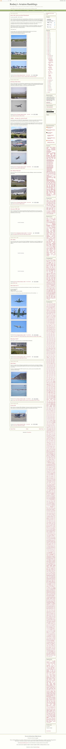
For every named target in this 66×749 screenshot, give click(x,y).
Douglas (54, 230)
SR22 (52, 296)
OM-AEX (54, 412)
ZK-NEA (47, 575)
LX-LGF (49, 380)
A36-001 (52, 315)
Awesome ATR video (15, 209)
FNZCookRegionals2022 (49, 166)
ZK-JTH (50, 539)
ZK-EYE (52, 501)
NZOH (47, 208)
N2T (50, 384)
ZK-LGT (51, 547)
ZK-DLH (54, 478)
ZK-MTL (53, 563)
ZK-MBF (49, 554)
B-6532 (48, 329)
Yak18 (47, 299)
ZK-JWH (50, 540)
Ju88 (50, 286)
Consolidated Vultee (52, 228)
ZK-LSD (53, 550)
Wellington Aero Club (50, 142)
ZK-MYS (49, 570)
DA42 (47, 278)
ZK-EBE (49, 488)
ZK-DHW (47, 477)
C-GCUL (54, 337)
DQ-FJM (54, 349)
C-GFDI (47, 338)
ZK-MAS (49, 553)
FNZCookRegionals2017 (49, 163)
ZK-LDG (52, 546)
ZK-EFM (50, 492)
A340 (47, 263)
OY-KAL (53, 415)
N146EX (50, 382)
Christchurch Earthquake (50, 152)
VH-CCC (47, 421)
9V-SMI (49, 311)
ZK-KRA (49, 544)
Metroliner (17, 358)
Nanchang (53, 243)
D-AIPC (54, 344)
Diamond (47, 230)
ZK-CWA (54, 472)
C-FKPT (49, 334)
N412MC (54, 385)
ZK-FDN (50, 503)
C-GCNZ (52, 337)
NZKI (53, 205)
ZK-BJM (47, 455)
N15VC (52, 382)
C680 (49, 276)
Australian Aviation (50, 135)
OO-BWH (47, 413)
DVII (48, 281)
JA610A (54, 378)
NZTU (47, 211)
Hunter (54, 284)
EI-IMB (49, 353)
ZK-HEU (50, 514)
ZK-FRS (53, 509)
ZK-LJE (50, 548)
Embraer (47, 231)
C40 (54, 274)
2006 (48, 54)
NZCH (29, 76)
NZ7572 (19, 168)
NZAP (47, 204)
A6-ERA (53, 321)
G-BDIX (49, 361)
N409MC (52, 385)
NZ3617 (47, 401)
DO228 (53, 280)
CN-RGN (54, 340)
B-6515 (53, 328)
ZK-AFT (50, 450)
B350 (49, 266)
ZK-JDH (50, 530)
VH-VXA (49, 440)
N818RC (52, 391)
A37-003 (52, 316)
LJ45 (47, 287)
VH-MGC (53, 424)
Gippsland (21, 400)
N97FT (54, 393)
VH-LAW (49, 424)
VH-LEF (51, 424)
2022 (48, 33)
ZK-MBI (54, 554)
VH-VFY (47, 434)
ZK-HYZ (52, 521)
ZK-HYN (50, 521)
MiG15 (47, 290)
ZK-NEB (50, 575)
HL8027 (47, 376)
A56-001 (51, 318)
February (49, 89)
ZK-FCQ (54, 502)
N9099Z (49, 392)
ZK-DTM (50, 481)
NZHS (51, 205)
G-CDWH (47, 364)
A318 (54, 261)
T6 (52, 297)
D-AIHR (49, 344)
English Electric (52, 231)
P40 (52, 291)
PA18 (49, 292)
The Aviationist (49, 132)
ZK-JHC (53, 532)
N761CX (54, 389)
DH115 (47, 279)
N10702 (49, 381)
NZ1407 (52, 395)
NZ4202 (52, 403)
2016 (48, 41)
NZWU (49, 212)
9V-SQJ (53, 311)
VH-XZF (54, 442)
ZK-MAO (50, 552)
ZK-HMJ (47, 517)
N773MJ (47, 390)
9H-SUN (54, 308)
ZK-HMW (52, 517)
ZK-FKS (49, 505)
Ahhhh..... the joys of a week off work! (19, 118)
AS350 (52, 264)
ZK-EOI (49, 497)
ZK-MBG (51, 554)
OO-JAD (53, 413)
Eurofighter (51, 232)
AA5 (49, 264)
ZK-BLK (52, 456)
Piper (32, 336)
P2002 (49, 291)
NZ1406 (50, 395)
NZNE (47, 207)
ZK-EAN (49, 486)
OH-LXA (52, 411)
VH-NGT (49, 425)
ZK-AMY (50, 451)
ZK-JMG (52, 534)
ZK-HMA (52, 516)
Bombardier (17, 115)
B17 (50, 265)
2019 (48, 37)
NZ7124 (47, 406)
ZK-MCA (50, 556)
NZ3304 (54, 399)
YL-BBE (49, 449)
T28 (51, 297)
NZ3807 (52, 402)
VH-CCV (52, 421)
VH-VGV (50, 436)
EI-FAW (53, 352)
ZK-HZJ (54, 521)
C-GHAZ (52, 338)
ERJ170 (54, 282)
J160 (50, 285)
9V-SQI (51, 311)
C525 (54, 275)
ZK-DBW (49, 474)
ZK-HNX (50, 518)
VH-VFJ (50, 432)
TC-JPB (53, 419)
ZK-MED (54, 558)
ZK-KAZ (52, 541)
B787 (51, 268)
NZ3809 (54, 402)
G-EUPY (52, 366)
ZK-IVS (49, 528)
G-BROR (53, 362)
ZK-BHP (54, 454)
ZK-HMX (54, 517)
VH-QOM (50, 428)
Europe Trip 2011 (49, 156)
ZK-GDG (47, 512)
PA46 (49, 294)
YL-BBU (52, 449)
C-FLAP (54, 334)
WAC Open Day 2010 (50, 187)
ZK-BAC (52, 453)
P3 (50, 291)
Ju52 (47, 286)
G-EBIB (50, 365)
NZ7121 (47, 405)
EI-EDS (47, 352)
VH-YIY (49, 445)
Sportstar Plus (48, 297)
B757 (14, 168)
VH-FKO (54, 422)
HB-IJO (52, 374)
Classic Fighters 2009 (50, 153)
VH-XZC (52, 442)
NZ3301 (47, 399)
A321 (52, 262)
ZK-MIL (47, 560)
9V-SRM (54, 312)
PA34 (51, 293)
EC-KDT (54, 350)
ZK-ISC (50, 527)
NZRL (54, 209)
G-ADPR (53, 357)
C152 (54, 271)
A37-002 (50, 316)
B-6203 (47, 328)
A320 (14, 76)
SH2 (49, 296)
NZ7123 (54, 405)
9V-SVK (52, 313)
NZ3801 (54, 401)
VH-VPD (54, 437)
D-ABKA (54, 341)
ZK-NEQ (54, 577)
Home (12, 10)
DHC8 (49, 280)
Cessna (14, 400)
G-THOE (54, 372)
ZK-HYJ (47, 521)
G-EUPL (50, 366)
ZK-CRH (49, 468)
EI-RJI (54, 353)
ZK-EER (54, 491)
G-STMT (50, 372)
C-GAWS (49, 337)
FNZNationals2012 (49, 167)
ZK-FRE (50, 509)
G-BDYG (51, 361)
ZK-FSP (49, 510)
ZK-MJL (47, 561)
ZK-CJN (52, 466)
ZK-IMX (49, 526)
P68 (47, 292)
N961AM (50, 393)
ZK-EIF (53, 493)
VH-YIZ (51, 445)
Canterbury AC (19, 76)
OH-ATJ (54, 408)
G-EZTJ (49, 368)
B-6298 (49, 328)
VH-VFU (52, 433)
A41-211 (52, 317)
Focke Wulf (54, 233)
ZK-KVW (47, 545)
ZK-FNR (52, 507)
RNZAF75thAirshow (49, 179)
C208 (47, 274)
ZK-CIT (54, 465)
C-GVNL (47, 340)
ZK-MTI (49, 563)
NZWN (20, 115)
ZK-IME (51, 525)
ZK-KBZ (51, 542)
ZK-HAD (54, 512)
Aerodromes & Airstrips (38, 10)
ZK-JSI (47, 539)
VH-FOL (50, 423)
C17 (49, 272)
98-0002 (53, 307)
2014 (48, 43)
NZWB (49, 211)
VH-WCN (47, 442)
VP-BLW (49, 446)
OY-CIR (49, 415)
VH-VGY (53, 436)
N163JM (54, 382)
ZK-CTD (54, 468)
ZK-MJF (54, 560)
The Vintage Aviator (50, 252)
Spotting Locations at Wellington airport (21, 10)
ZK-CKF (54, 466)
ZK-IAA (52, 522)
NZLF (49, 206)
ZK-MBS (50, 555)
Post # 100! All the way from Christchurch (20, 15)
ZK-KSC (52, 544)
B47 (50, 266)
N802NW (50, 391)
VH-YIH (54, 443)
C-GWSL (52, 340)
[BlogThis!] (34, 75)
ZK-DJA (52, 477)
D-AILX (50, 344)
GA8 (18, 400)
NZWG (51, 211)
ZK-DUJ (54, 481)
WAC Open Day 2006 (49, 184)
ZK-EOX (53, 497)
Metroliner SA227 (14, 339)
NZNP (49, 207)
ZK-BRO (52, 458)
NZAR (50, 204)
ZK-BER (49, 454)
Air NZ (16, 203)
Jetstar (23, 76)
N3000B (52, 384)
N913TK (52, 392)
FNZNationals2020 (49, 170)
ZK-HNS (47, 518)
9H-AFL (49, 308)
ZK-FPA (50, 508)
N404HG (50, 385)
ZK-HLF (49, 516)
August (49, 81)
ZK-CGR (52, 462)
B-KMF (49, 332)
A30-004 (49, 315)
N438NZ (47, 386)
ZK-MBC (53, 553)
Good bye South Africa (15, 81)
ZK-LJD (47, 548)
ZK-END (51, 496)
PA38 (30, 336)
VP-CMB (53, 446)
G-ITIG (53, 368)
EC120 (49, 282)
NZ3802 (47, 402)
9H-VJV (49, 309)
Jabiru (50, 238)
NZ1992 (47, 397)
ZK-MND (53, 561)
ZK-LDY (54, 546)
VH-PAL (50, 427)
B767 (47, 268)
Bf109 (47, 271)
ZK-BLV (54, 456)
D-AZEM (53, 346)
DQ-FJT (50, 350)
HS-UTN (50, 377)
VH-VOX (52, 437)
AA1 (47, 264)
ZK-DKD (47, 478)
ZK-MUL (54, 564)
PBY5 (51, 294)
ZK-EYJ (47, 502)
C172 (52, 272)
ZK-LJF (52, 548)
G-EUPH (47, 366)
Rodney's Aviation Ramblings (23, 4)
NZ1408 (54, 395)
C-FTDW (49, 336)
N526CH (54, 386)
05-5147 (54, 304)
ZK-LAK (49, 545)
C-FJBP (51, 333)
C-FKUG (51, 334)
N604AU (52, 387)
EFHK (54, 201)
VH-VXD (54, 440)
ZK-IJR (48, 525)
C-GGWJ (50, 338)
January (49, 90)
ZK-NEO (49, 577)
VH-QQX (47, 429)
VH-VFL (54, 432)
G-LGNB (49, 370)
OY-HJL (51, 415)
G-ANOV (53, 358)
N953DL (47, 393)
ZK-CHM (53, 463)
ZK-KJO (50, 543)
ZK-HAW (50, 513)
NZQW (52, 209)
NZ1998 (50, 398)
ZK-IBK (50, 523)
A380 (52, 263)
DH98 (52, 279)
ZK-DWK (49, 483)
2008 (48, 51)
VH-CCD (50, 421)
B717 (54, 266)
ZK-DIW (50, 477)
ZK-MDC (52, 558)
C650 (47, 276)
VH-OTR (47, 427)
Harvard (52, 284)
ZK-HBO (52, 513)
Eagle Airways (24, 336)
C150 (52, 271)
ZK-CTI (52, 469)
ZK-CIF (50, 465)
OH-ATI (52, 408)
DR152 (47, 281)
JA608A (52, 378)
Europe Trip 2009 (50, 155)
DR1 (54, 280)
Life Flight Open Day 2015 (50, 174)
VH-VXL (47, 441)
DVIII (50, 281)
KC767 (53, 286)
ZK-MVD (51, 566)
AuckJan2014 (53, 149)
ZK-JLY (47, 534)
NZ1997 (47, 398)
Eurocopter (48, 232)
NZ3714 (52, 401)
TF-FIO (49, 420)
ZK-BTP (47, 459)
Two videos (13, 239)
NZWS (47, 212)
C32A (51, 274)
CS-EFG (47, 341)
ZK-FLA (51, 505)
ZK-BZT (53, 460)
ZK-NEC (53, 575)
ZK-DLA (52, 478)
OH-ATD (47, 408)
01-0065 (52, 303)
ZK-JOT (53, 536)
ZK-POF (25, 358)
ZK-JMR (47, 535)
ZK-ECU (47, 490)
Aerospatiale (15, 234)
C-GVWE (50, 340)
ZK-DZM (50, 484)
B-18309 (54, 325)
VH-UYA (52, 431)
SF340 (47, 296)
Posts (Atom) (29, 432)
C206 (54, 273)
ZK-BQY (47, 458)
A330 (54, 262)
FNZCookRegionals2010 (50, 160)
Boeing (16, 168)
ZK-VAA (38, 400)
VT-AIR (53, 447)
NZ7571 (50, 406)
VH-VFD (54, 431)
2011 (48, 47)
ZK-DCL (54, 474)
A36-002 (54, 315)
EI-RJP (47, 354)
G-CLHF (52, 364)
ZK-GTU (50, 512)
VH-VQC (53, 438)
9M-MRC (54, 309)
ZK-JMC (49, 534)
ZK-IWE (51, 528)
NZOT (52, 208)
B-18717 (54, 326)
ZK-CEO (49, 462)
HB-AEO (50, 374)
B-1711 (52, 325)
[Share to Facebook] (36, 75)
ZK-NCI (47, 573)
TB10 (54, 297)
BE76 (47, 270)
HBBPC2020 (48, 171)
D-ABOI (47, 342)
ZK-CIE (47, 465)
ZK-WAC (40, 336)
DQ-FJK (49, 349)
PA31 (47, 293)
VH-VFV (54, 433)
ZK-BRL (50, 458)
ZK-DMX (50, 479)
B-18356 (50, 326)
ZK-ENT (53, 496)
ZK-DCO (50, 475)
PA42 (54, 293)
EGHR (47, 202)
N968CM (52, 393)
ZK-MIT (52, 560)
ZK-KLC (35, 400)
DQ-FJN (47, 350)
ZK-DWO (52, 483)
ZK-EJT (49, 494)
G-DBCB (54, 364)
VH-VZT (52, 441)
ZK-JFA (49, 531)
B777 (49, 268)
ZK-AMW (47, 451)
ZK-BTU (50, 459)
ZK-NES (50, 578)
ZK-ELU (49, 496)
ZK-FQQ (47, 509)
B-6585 (52, 329)
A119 (50, 261)
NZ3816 (47, 403)
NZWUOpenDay (48, 176)
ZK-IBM (52, 523)
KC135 (51, 286)
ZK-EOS (51, 497)
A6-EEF (51, 320)
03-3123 (47, 304)
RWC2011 (47, 181)
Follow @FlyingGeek (49, 107)
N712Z (52, 389)
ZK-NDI (52, 574)
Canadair (50, 227)
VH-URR (49, 431)
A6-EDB (51, 319)
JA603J (49, 378)
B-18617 (52, 326)
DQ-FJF (50, 348)
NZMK (51, 206)
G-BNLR (49, 362)
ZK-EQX (54, 498)
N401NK (47, 385)
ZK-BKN (52, 455)
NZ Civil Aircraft (50, 127)
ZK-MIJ (54, 559)
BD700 (14, 115)
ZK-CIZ (47, 466)
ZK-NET (53, 578)
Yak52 (49, 299)
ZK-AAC (54, 449)
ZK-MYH (52, 569)
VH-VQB (50, 438)
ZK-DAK (52, 473)
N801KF (54, 390)
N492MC (52, 386)
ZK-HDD (54, 513)
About (49, 10)
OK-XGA (52, 412)
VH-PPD (47, 428)
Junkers (54, 238)
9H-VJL (47, 309)
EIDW (51, 203)
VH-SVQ (54, 429)
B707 (52, 266)
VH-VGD (53, 434)
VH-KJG (53, 423)
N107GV (51, 381)
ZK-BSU (54, 458)
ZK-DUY (50, 482)
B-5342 (51, 327)
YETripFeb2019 (48, 195)
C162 (47, 272)
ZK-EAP (54, 486)
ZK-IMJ (53, 525)
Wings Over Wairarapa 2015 (50, 193)
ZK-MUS (47, 565)
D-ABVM (52, 342)
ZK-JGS (51, 532)
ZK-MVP (49, 568)
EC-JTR (52, 350)
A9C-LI (47, 325)
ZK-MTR (52, 564)
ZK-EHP (50, 493)
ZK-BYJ (51, 460)
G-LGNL (51, 370)
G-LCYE (49, 369)
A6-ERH (49, 322)
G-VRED (52, 373)
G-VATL (50, 373)
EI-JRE (50, 353)
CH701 (53, 276)
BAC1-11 (47, 269)
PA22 (50, 292)
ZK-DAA (49, 473)
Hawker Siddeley (52, 237)
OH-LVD (47, 411)
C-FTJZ (51, 336)
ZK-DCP (52, 475)
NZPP (47, 209)
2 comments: (28, 424)
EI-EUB (51, 352)
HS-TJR (54, 376)
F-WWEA (52, 356)
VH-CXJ (54, 421)
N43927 (49, 386)
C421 (51, 275)
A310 (53, 261)
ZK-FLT (52, 506)
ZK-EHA (54, 492)
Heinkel (47, 238)
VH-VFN (47, 433)
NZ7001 (54, 404)
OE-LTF (50, 407)
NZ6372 (52, 404)
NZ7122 (51, 405)
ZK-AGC (52, 450)
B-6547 (51, 329)
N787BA (50, 390)
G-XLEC (47, 374)
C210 (49, 274)
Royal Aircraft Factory (50, 248)
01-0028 (50, 303)
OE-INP (47, 407)
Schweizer (50, 249)
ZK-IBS (54, 523)
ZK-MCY (49, 558)
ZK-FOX (47, 508)
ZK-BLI (49, 456)
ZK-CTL (50, 470)
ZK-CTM (52, 470)
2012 (48, 46)
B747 (50, 267)
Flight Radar (31, 10)
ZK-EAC (54, 484)
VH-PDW (52, 427)
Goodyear (47, 235)
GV (49, 284)
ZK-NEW (49, 579)
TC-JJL (51, 419)
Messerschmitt (48, 242)
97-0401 (49, 307)
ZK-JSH (54, 538)
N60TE (54, 387)
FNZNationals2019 (49, 169)
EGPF (47, 203)
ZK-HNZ (52, 518)
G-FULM (51, 368)
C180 (14, 425)
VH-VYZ (50, 441)
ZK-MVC (47, 566)
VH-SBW (52, 429)
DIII (51, 280)
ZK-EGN (52, 492)
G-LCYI (51, 369)
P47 (53, 291)
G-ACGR (51, 357)
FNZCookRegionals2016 (49, 162)
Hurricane (47, 285)
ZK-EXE (47, 501)
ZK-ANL (53, 451)
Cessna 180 (13, 405)
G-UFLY (47, 373)
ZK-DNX (54, 479)
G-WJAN (54, 373)
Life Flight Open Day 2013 (51, 173)
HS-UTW (53, 377)
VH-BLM (51, 420)
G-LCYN (53, 369)
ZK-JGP (49, 532)
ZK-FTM (51, 510)
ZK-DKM (50, 478)
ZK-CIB (49, 464)
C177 (54, 272)
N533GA (47, 387)
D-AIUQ (49, 346)
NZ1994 (52, 397)
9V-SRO (47, 313)
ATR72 (18, 234)
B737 (18, 336)
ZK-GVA (52, 512)
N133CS (47, 382)
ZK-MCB (53, 556)
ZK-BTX (53, 459)
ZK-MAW (51, 553)
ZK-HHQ (54, 515)
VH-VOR (49, 437)
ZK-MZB (54, 570)
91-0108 (53, 306)
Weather (45, 10)
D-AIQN (54, 345)
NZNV (54, 207)
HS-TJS (47, 377)
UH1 (53, 298)
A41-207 (50, 317)
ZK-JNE (49, 536)
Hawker (47, 237)
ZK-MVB (54, 565)
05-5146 (52, 304)
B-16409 (50, 325)
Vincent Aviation (31, 400)
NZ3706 (50, 401)
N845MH (54, 391)
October (49, 58)
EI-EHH (49, 352)
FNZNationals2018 (49, 168)
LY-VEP (53, 380)
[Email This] (33, 75)
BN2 (54, 270)
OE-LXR (54, 407)
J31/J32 (52, 285)
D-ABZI (54, 342)
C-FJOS (53, 333)
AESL (47, 218)
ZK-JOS (51, 536)
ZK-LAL (51, 545)
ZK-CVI (49, 472)
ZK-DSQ (47, 481)
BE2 (54, 269)
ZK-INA (51, 526)
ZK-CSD (52, 468)
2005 (48, 92)
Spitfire (54, 296)
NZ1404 (47, 395)
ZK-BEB (47, 454)
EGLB (51, 202)
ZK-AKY (54, 450)
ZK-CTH (50, 469)
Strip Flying (53, 182)
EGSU (49, 203)
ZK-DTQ (52, 481)
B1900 (16, 336)
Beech (51, 222)
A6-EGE (49, 321)
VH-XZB (50, 442)
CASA (47, 227)
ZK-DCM (47, 475)
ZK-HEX (53, 514)
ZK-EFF (47, 492)
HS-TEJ (50, 376)
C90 (50, 276)
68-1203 (49, 306)
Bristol (52, 225)
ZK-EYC (50, 501)
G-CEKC (50, 364)
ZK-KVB (54, 544)
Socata (54, 249)
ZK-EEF (52, 491)
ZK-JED (53, 530)
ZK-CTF (47, 469)
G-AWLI (51, 360)
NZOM (50, 208)
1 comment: (28, 114)
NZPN (54, 208)
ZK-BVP (49, 460)
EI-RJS (49, 354)
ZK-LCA (49, 546)
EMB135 (52, 282)
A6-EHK (51, 321)
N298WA (47, 384)
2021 (48, 34)
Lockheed (25, 76)
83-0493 (51, 306)
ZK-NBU (51, 572)
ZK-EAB (52, 484)
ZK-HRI (47, 519)
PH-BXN (53, 417)
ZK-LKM (51, 549)
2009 (48, 50)
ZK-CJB (49, 466)
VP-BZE (51, 446)
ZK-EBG (51, 488)
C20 (52, 273)
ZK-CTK (47, 470)
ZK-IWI (53, 528)
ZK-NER (47, 578)
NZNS (53, 207)
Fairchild (14, 358)
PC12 (53, 294)
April (49, 86)
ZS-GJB (23, 115)
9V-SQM (49, 312)
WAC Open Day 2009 (50, 186)
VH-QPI (54, 428)
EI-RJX (53, 354)
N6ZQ (47, 389)
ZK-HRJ (50, 519)
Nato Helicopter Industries (50, 244)
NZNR (51, 207)
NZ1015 (54, 394)
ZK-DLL (47, 479)
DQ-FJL (52, 349)
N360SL (54, 384)
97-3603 (51, 307)
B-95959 (51, 330)
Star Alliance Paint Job (15, 170)
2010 (48, 49)
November (50, 56)
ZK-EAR (50, 487)
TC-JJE (49, 419)
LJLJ (52, 203)
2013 (48, 45)
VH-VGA (50, 434)
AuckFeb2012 (48, 149)
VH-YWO (53, 445)
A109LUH (47, 261)
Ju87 (48, 286)
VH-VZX (54, 441)
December (50, 55)
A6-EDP (49, 320)
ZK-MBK (47, 555)
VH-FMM (47, 423)
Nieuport (52, 290)
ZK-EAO (51, 486)
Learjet (50, 288)
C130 (16, 76)
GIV (48, 284)
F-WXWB (47, 357)
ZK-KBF (54, 541)
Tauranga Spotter (50, 140)
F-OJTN (49, 356)
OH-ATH (50, 408)
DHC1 (54, 279)
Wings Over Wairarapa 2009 (50, 190)
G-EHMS (52, 365)
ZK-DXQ (47, 484)
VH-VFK (52, 432)
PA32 (49, 293)
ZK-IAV (54, 522)
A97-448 (54, 324)
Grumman (53, 235)
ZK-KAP (53, 540)
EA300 (47, 282)
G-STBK (47, 372)
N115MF (54, 381)
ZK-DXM (54, 483)
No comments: (29, 166)
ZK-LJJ (54, 548)
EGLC (53, 202)
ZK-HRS (52, 519)
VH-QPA (52, 428)
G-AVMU (49, 360)
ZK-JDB (47, 530)
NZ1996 (54, 397)
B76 (54, 267)
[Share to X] (35, 75)
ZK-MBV (47, 556)
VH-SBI (50, 429)
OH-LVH (50, 411)
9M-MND (52, 309)
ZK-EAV (53, 487)
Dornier (51, 230)
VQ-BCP (49, 447)
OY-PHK (53, 416)
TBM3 (47, 298)
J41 (54, 285)
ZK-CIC (52, 464)
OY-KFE (49, 416)
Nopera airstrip (53, 212)
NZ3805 (49, 402)
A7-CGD (49, 324)
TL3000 (49, 298)
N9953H (50, 394)
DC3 (49, 278)
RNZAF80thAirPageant (50, 180)
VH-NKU (53, 425)
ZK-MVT (52, 568)
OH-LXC (54, 411)
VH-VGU (47, 436)
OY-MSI (51, 416)
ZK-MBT (52, 555)
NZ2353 (52, 398)
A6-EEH (53, 320)
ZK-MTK (51, 563)
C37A (53, 274)
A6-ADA (53, 318)
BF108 (49, 270)
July (49, 82)
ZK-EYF (54, 501)
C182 (49, 273)
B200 (54, 265)
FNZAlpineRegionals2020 (49, 159)
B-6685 (54, 329)
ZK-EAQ (47, 487)
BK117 (52, 270)
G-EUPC (54, 365)
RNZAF (24, 168)
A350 (49, 263)
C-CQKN (49, 333)
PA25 (52, 292)
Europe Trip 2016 (52, 158)
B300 (47, 266)
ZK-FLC (53, 505)
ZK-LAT (53, 545)
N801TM (47, 391)
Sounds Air (27, 400)
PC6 (54, 294)
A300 (51, 261)
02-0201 (54, 303)
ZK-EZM (49, 502)
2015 (48, 42)
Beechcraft (53, 222)
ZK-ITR (54, 527)
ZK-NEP (51, 577)
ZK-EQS (51, 498)
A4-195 (54, 316)
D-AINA (52, 344)
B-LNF (53, 332)
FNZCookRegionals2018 (49, 164)
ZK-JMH (54, 534)
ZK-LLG (53, 549)
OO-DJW (50, 413)
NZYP (51, 212)
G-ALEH (49, 358)
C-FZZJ (54, 336)
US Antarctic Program (33, 76)
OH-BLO (53, 409)
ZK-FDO (53, 503)
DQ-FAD (47, 348)
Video (27, 234)
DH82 (50, 279)
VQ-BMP (51, 447)
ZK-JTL (52, 539)
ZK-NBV (54, 572)
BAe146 (50, 269)
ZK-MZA (52, 570)
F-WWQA (54, 356)
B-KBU (47, 332)
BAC (48, 222)
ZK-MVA (51, 565)
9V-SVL (54, 313)
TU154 (51, 298)
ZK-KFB (54, 542)
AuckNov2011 (48, 150)
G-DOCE (47, 365)
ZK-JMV (50, 535)
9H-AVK (52, 308)
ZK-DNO (52, 479)
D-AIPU (47, 345)
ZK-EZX (52, 502)
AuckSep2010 (48, 151)
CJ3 (54, 276)
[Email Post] (32, 114)
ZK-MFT (50, 559)
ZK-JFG (53, 531)
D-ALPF (51, 346)
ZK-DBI (47, 474)
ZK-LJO (47, 549)
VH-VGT (54, 435)
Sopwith (47, 250)
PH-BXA (51, 417)
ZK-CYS (47, 473)
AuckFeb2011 (53, 148)
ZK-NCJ (50, 573)
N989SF (47, 394)
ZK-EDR (53, 490)
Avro (47, 222)
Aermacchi (51, 218)
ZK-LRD (51, 550)
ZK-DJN (54, 477)
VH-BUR (54, 420)
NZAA (54, 203)
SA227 (23, 358)
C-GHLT (54, 338)
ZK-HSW (54, 519)
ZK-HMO (50, 517)
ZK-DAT (54, 473)
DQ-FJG (52, 348)
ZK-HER (47, 514)
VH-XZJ (50, 443)
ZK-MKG (50, 561)
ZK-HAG (47, 513)
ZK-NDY (54, 574)
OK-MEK (50, 412)
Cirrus (47, 228)
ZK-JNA (53, 535)
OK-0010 (47, 412)
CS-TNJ (50, 341)
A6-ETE (53, 322)
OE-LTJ (52, 407)
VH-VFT (50, 433)
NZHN (49, 205)
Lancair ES (53, 287)
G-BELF (53, 361)
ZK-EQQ (49, 498)
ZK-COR (50, 467)
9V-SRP (50, 313)
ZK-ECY (50, 490)
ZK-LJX (49, 549)
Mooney (54, 242)
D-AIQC (49, 345)
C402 (47, 275)
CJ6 (47, 277)
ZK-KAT (49, 541)
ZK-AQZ (52, 452)
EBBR (52, 201)
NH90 (49, 290)
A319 (47, 262)
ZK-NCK (53, 573)
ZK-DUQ (47, 482)
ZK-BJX (50, 455)
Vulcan (54, 298)
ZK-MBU (54, 555)
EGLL (54, 202)
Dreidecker (53, 281)
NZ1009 (52, 394)
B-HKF (53, 330)
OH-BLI (50, 409)
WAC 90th (53, 183)
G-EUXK (54, 366)
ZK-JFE (51, 531)
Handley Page (53, 236)
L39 (54, 286)
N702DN (49, 389)
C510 (53, 275)
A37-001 (47, 316)
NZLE (47, 206)
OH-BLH (47, 409)
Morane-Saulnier (48, 243)
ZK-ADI (47, 450)
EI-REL (53, 353)
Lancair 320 (50, 287)
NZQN (50, 209)
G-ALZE (51, 358)
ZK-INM (53, 526)
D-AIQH (51, 345)
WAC (37, 336)
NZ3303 (51, 399)
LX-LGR (51, 380)
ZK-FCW (47, 503)
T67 (53, 297)
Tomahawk (34, 336)
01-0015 (47, 303)
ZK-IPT (48, 527)
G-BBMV (53, 360)
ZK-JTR (54, 539)
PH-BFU (49, 417)
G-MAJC (53, 370)
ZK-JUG (47, 540)
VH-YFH (52, 443)
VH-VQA (47, 438)
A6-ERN (51, 322)
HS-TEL (52, 376)
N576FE (50, 387)
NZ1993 (50, 397)
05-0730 (50, 304)
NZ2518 (54, 398)
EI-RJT (51, 354)
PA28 (54, 292)
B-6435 (51, 328)
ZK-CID (54, 464)
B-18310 (47, 326)
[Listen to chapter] (51, 100)
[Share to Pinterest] (37, 75)
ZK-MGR (52, 559)
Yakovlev (47, 253)
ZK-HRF (54, 518)
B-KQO (51, 332)
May (49, 85)
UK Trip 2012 (49, 183)
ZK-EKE (52, 494)
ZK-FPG (52, 508)
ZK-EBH (54, 488)
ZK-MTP (49, 564)
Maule (47, 241)
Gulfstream (48, 236)
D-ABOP (49, 342)
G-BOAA (51, 362)
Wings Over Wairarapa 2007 (50, 190)
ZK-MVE (54, 566)
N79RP (52, 390)
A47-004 (49, 318)
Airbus (18, 203)
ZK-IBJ (47, 523)
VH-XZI (47, 443)
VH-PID (54, 427)
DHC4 (47, 280)
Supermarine (51, 250)
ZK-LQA (49, 550)
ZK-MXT (49, 569)
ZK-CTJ (54, 469)
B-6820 (47, 330)
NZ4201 (50, 403)
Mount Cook (21, 234)
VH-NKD (51, 425)
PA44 (47, 294)
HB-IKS (54, 374)
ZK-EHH (47, 493)
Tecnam (51, 251)
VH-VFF (47, 432)
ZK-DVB (53, 482)
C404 (49, 275)
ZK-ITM (52, 527)
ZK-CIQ (52, 465)
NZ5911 (54, 403)
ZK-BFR (52, 454)
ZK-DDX (54, 475)
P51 (54, 291)
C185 (51, 273)
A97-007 (52, 324)
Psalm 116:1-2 (49, 100)
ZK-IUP (47, 528)
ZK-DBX (23, 425)
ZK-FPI (54, 508)
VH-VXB (52, 440)
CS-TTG (52, 341)
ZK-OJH (23, 203)
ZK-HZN (50, 522)
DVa (51, 281)
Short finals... (13, 363)
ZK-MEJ (47, 559)
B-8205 (49, 330)
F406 (16, 400)
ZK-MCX (29, 234)
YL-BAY (47, 449)
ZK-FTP (53, 510)
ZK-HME (54, 516)
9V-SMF (47, 311)
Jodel (52, 238)
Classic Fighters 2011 (50, 154)
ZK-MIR (49, 560)
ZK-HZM (47, 522)
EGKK (49, 202)
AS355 (54, 264)
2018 (48, 38)
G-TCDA (52, 372)
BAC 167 (54, 268)
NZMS (54, 206)
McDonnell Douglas (52, 241)
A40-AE (47, 317)
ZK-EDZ (49, 491)
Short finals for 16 (14, 285)
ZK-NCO (49, 574)
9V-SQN (51, 312)
